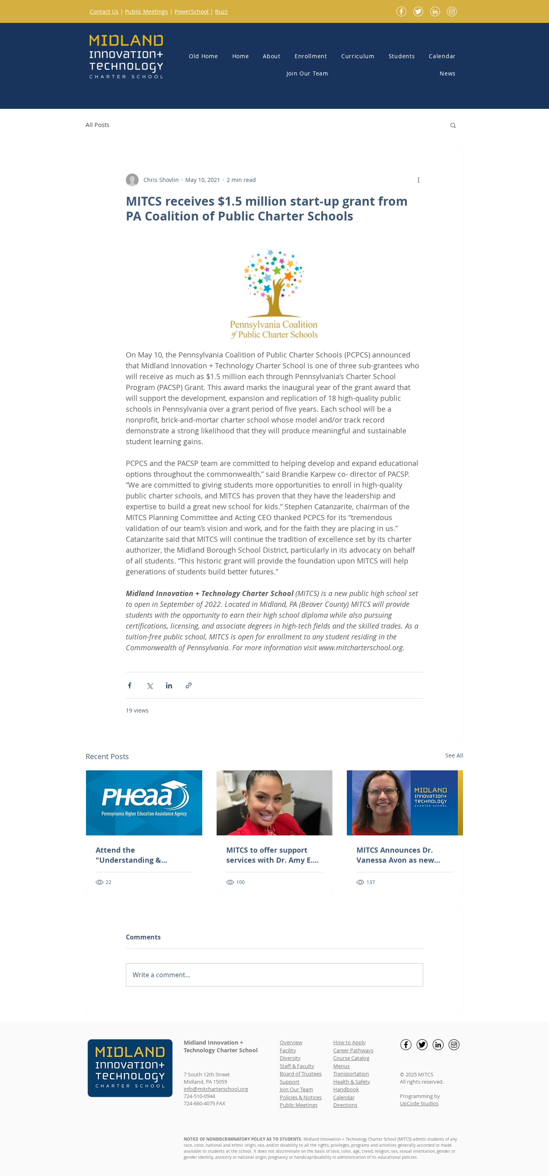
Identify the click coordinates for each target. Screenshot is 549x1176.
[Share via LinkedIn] (169, 685)
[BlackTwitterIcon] (422, 1045)
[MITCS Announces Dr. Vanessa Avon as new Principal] (405, 802)
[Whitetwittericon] (418, 11)
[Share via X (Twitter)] (149, 685)
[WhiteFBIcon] (401, 11)
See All (454, 755)
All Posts (97, 124)
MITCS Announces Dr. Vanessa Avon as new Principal (395, 855)
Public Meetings (146, 11)
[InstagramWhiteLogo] (452, 11)
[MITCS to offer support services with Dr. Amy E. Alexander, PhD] (275, 802)
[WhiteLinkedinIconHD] (435, 11)
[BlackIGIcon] (454, 1045)
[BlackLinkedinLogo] (438, 1045)
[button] (268, 56)
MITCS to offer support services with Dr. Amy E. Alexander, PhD (269, 855)
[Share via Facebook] (129, 685)
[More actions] (418, 180)
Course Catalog (351, 1058)
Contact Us (104, 11)
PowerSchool (192, 11)
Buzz (221, 11)
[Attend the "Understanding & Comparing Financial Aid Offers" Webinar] (144, 802)
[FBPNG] (406, 1045)
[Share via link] (189, 685)
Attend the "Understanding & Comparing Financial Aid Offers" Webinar (140, 855)
